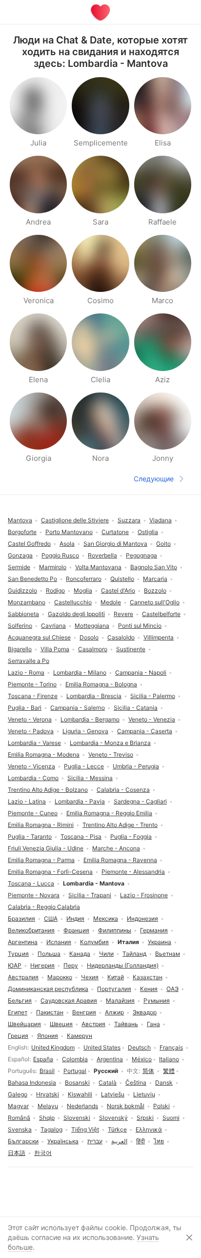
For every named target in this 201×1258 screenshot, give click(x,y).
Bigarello (20, 649)
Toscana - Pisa (80, 836)
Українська (63, 1141)
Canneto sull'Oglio (155, 602)
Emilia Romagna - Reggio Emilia (109, 813)
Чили (106, 953)
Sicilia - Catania (136, 707)
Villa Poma (54, 649)
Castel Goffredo (29, 543)
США (51, 918)
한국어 (43, 1152)
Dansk (164, 1082)
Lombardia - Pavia (80, 801)
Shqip (47, 1117)
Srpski (145, 1117)
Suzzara (129, 520)
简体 (148, 1070)
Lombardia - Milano (79, 672)
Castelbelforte (161, 614)
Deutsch (139, 1047)
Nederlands (82, 1106)
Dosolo (89, 637)
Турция (18, 953)
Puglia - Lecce (84, 766)
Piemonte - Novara (34, 895)
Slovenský (113, 1117)
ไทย (159, 1141)
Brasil (47, 1070)
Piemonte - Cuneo (33, 813)
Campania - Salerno (77, 707)
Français (171, 1047)
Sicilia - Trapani (89, 895)
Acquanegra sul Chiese (39, 637)
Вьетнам (167, 953)
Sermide (19, 567)
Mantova (20, 520)
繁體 (169, 1070)
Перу (70, 965)
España (43, 1059)
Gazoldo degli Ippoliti (76, 614)
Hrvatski (47, 1094)
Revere (123, 614)
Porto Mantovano (69, 532)
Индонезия (142, 918)
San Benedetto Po (32, 578)
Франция (76, 930)
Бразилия (21, 918)
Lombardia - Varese (34, 742)
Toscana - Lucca (31, 883)
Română (19, 1117)
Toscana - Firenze (33, 696)
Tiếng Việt (85, 1129)
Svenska (20, 1129)
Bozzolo (155, 590)
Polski (161, 1106)
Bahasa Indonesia (32, 1082)
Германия (154, 930)
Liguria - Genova (85, 731)
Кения (149, 988)
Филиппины (114, 930)
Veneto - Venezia (151, 719)
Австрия (93, 1024)
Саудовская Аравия (68, 1000)
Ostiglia (148, 532)
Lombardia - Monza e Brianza (110, 742)
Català (108, 1082)
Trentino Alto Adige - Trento (120, 824)
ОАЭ (172, 988)
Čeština (135, 1082)
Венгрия (84, 1012)
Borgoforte (22, 532)
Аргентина (23, 942)
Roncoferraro (83, 578)
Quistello (122, 578)
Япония (47, 1035)
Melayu (48, 1106)
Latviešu (112, 1094)
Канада (79, 953)
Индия (75, 918)
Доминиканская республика (48, 988)
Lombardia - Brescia (93, 696)
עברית (94, 1141)
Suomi (171, 1117)
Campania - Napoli (140, 672)
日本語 (16, 1152)
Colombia (75, 1059)
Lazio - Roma (26, 672)
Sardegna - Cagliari (140, 801)
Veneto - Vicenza (31, 766)
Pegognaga (141, 555)
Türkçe (117, 1129)
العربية (119, 1141)
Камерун (79, 1035)
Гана (153, 1024)
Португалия (114, 988)
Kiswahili (80, 1094)
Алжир (114, 1012)
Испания (58, 942)
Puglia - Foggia (131, 836)
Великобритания (31, 930)
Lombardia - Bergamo (90, 719)
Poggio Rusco (60, 555)
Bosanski (77, 1082)
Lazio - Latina (27, 801)
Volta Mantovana (98, 567)
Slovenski (76, 1117)
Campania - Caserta (144, 731)
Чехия (90, 977)
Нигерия (42, 965)
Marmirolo (52, 567)
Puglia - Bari (24, 707)
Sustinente (130, 649)
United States (102, 1047)
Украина (159, 942)
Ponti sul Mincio (139, 625)
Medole (110, 602)
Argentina (110, 1059)
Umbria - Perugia (136, 766)
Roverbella (102, 555)
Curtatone (115, 532)
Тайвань (126, 1024)
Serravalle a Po (28, 660)
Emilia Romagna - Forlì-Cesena (50, 871)
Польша (49, 953)
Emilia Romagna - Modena (44, 754)
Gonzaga (20, 555)
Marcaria (155, 578)
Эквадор (145, 1012)
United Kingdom (53, 1047)
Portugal (74, 1070)
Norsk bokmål (125, 1106)
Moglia (83, 590)
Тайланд (134, 953)
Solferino (20, 625)
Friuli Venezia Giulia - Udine (45, 848)
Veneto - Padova (31, 731)
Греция (18, 1035)
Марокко (59, 977)
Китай (115, 977)
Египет (17, 1012)
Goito (163, 543)
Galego (17, 1094)
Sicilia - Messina (90, 778)
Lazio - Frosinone (144, 895)
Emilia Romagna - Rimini (41, 824)
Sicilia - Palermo (152, 696)
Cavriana (53, 625)
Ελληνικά (149, 1129)
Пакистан (49, 1012)
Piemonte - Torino (32, 684)
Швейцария (24, 1024)
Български (23, 1141)
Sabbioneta (23, 614)
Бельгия (20, 1000)
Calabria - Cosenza (123, 789)
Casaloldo (121, 637)
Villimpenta (158, 637)
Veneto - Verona (30, 719)
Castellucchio (73, 602)
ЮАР (14, 965)
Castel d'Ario (118, 590)
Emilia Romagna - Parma (41, 860)
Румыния (156, 1000)
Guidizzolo (22, 590)
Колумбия (94, 942)
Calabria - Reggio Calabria (44, 906)
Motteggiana (92, 625)
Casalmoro (92, 649)
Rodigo (55, 590)
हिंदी (140, 1141)
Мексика (105, 918)
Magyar (18, 1106)
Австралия (23, 977)
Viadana (160, 520)
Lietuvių (144, 1094)
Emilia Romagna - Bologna (101, 684)
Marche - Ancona (116, 848)
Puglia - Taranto (30, 836)
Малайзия (120, 1000)
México (142, 1059)
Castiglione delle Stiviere (75, 520)
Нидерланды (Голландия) (123, 965)
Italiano (169, 1059)
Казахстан (147, 977)
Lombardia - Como (33, 778)
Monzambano (26, 602)
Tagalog (51, 1129)
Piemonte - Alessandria (133, 871)
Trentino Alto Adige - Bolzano (48, 789)
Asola (67, 543)
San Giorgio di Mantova (115, 543)
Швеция (61, 1024)
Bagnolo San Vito (153, 567)
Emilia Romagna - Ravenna (120, 860)
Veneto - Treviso (110, 754)
